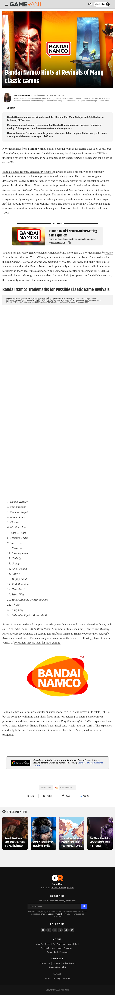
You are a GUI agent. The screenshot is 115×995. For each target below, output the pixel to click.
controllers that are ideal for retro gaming (37, 642)
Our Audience (59, 944)
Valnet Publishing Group (63, 887)
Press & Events (48, 948)
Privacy (56, 978)
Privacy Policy (60, 914)
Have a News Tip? (57, 967)
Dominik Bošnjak (58, 243)
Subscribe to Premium (57, 952)
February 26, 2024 (82, 302)
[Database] (89, 4)
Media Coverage (65, 948)
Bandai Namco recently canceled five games (27, 171)
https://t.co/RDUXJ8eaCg (48, 302)
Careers (56, 963)
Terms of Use (45, 914)
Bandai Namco (50, 153)
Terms (47, 978)
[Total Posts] (69, 242)
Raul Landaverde (23, 95)
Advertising (68, 963)
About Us (72, 944)
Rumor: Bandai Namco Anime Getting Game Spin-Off (73, 233)
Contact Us (45, 963)
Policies (66, 978)
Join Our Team (43, 944)
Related (57, 223)
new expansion (76, 721)
